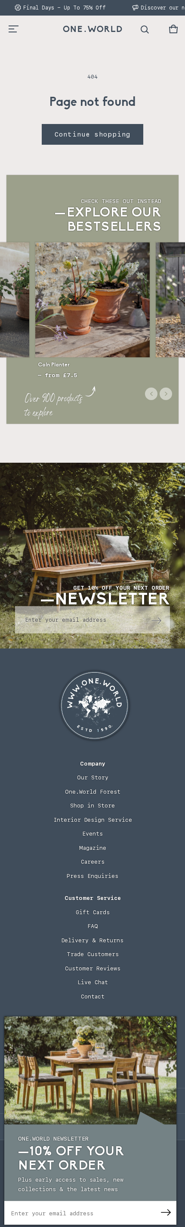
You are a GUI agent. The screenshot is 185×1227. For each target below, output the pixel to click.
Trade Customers (93, 954)
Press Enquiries (92, 876)
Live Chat (92, 982)
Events (92, 833)
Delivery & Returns (92, 940)
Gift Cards (93, 912)
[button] (173, 28)
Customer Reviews (92, 968)
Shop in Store (92, 805)
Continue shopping (92, 134)
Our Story (92, 777)
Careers (93, 861)
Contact (93, 996)
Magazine (92, 848)
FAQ (92, 926)
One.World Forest (92, 791)
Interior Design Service (92, 820)
